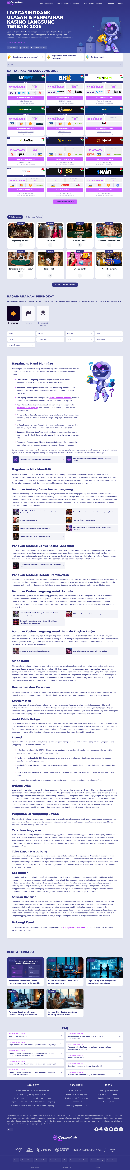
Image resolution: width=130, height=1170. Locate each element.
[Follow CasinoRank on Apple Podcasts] (121, 1129)
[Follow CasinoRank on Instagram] (101, 1129)
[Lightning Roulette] (21, 235)
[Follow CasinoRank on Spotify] (116, 1129)
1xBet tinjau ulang (26, 101)
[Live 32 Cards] (80, 264)
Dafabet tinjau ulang (104, 162)
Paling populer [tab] (16, 217)
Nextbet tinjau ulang (104, 132)
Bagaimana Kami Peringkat (108, 1098)
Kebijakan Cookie (34, 1167)
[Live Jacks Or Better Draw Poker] (21, 264)
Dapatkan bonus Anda (25, 97)
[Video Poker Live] (109, 264)
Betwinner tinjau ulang (26, 132)
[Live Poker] (50, 235)
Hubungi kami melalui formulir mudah (77, 927)
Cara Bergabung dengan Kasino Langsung (32, 1091)
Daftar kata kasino (76, 1091)
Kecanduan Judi (76, 1102)
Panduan (110, 3)
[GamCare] (44, 1150)
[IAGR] (19, 1150)
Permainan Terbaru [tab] (35, 217)
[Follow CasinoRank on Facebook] (96, 1129)
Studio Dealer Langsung (93, 3)
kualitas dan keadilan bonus (60, 398)
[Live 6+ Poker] (50, 264)
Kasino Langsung (46, 3)
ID (9, 1129)
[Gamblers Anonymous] (29, 1150)
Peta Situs (97, 1167)
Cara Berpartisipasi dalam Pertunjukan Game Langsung (32, 1105)
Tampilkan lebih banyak (63, 201)
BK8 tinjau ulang (65, 101)
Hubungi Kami (108, 1102)
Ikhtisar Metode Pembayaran (76, 1098)
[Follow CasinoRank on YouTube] (111, 1129)
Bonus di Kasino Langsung (76, 1094)
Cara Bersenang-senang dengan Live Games (33, 1094)
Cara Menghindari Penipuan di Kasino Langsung (32, 1098)
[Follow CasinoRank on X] (106, 1129)
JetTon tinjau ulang (25, 162)
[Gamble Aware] (89, 1150)
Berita (120, 3)
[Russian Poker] (80, 235)
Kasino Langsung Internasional (76, 1105)
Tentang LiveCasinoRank (108, 1091)
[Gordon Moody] (62, 1150)
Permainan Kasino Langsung (68, 3)
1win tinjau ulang (104, 193)
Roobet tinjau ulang (65, 162)
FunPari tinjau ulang (104, 101)
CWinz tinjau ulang (65, 132)
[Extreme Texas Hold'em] (109, 235)
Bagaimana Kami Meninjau (108, 1094)
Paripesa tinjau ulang (25, 193)
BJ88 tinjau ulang (65, 193)
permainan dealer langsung (27, 408)
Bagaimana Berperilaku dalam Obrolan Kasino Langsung (33, 1102)
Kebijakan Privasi (67, 1167)
